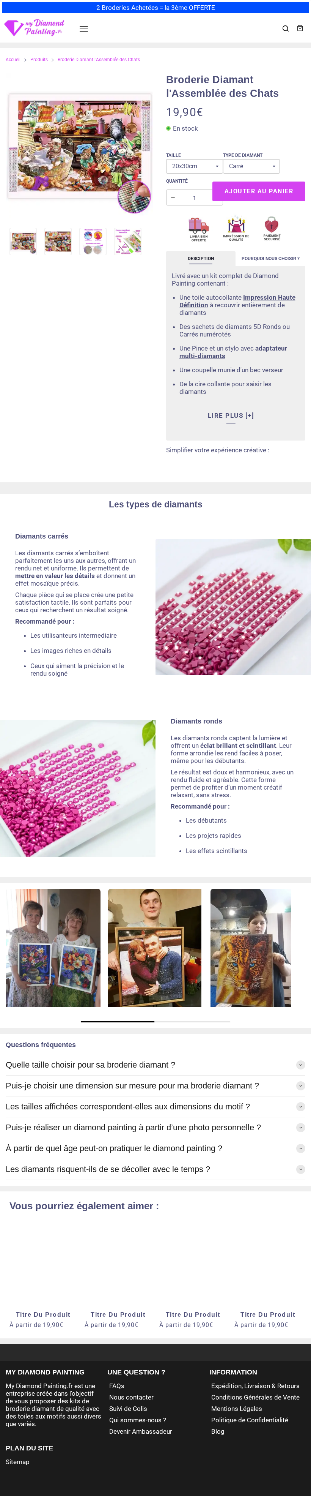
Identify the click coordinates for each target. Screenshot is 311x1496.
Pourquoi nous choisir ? (271, 258)
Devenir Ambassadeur (140, 1431)
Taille (173, 155)
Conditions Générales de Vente (255, 1397)
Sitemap (18, 1462)
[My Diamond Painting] (34, 28)
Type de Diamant (242, 155)
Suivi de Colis (128, 1408)
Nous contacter (131, 1397)
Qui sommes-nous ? (137, 1420)
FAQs (116, 1386)
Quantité (177, 181)
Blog (218, 1431)
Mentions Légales (236, 1408)
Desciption (201, 258)
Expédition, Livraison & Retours (255, 1386)
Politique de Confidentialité (249, 1420)
